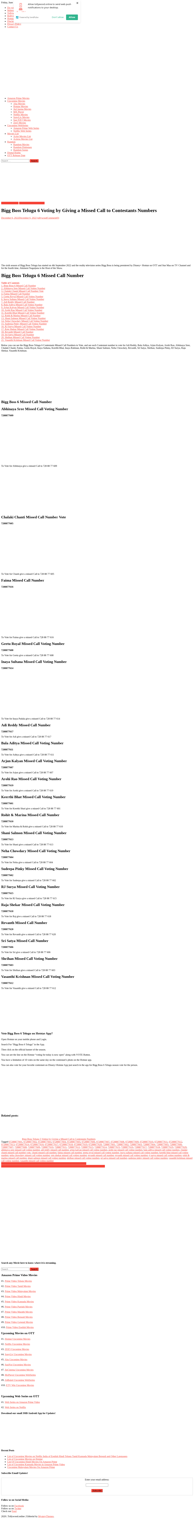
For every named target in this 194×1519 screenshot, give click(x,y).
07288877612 (175, 1141)
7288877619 (167, 1147)
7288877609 (34, 1147)
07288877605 (73, 1141)
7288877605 (162, 1144)
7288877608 (21, 1147)
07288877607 (103, 1141)
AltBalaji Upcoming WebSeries (20, 1380)
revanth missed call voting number (131, 1155)
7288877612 (74, 1147)
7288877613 (87, 1147)
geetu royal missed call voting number (101, 1152)
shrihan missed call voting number (83, 1158)
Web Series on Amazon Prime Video (22, 1402)
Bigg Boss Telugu (9, 203)
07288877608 (117, 1141)
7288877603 (136, 1144)
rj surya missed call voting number (165, 1155)
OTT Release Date (16, 155)
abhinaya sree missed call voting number (20, 1150)
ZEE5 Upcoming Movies (17, 1349)
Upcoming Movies (16, 101)
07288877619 (80, 1144)
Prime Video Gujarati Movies (19, 1322)
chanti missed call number (44, 1152)
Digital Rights (14, 152)
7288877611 (61, 1147)
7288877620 (180, 1147)
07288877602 (30, 1141)
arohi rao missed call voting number (125, 1150)
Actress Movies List (22, 139)
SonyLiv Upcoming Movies (18, 1354)
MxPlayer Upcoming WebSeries (20, 1375)
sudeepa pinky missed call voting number (147, 1158)
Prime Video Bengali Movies (19, 1317)
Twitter (17, 1508)
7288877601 (109, 1144)
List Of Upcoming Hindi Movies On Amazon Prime (32, 1461)
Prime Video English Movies (20, 1327)
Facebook (19, 1505)
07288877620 (95, 1144)
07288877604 (59, 1141)
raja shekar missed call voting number (69, 1155)
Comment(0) (53, 218)
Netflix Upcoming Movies (17, 1344)
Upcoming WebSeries (17, 125)
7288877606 (176, 1144)
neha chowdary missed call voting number (30, 1155)
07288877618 (66, 1144)
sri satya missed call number (113, 1158)
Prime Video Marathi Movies (19, 1312)
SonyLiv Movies (21, 117)
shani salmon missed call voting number (47, 1158)
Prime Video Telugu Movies (18, 1281)
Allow (72, 17)
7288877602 (122, 1144)
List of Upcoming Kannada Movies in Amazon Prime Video (36, 1464)
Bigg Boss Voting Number (32, 203)
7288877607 (7, 1147)
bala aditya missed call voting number (161, 1150)
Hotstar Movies (20, 106)
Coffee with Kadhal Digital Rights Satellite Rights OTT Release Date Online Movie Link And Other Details (53, 1166)
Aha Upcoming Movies (16, 1359)
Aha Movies (19, 103)
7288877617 (140, 1147)
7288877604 (149, 1144)
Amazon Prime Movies (18, 98)
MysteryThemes (46, 1516)
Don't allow (58, 17)
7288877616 (127, 1147)
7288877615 (114, 1147)
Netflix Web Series (22, 131)
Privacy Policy (14, 24)
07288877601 (15, 1141)
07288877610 (146, 1141)
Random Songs (20, 150)
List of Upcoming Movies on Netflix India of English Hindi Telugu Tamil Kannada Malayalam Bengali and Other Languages (67, 1456)
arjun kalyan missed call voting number (88, 1150)
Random (11, 142)
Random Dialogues (22, 147)
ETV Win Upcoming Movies (20, 1385)
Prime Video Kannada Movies (19, 1301)
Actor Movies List (22, 136)
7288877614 (100, 1147)
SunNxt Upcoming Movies (18, 1364)
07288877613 (8, 1144)
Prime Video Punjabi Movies (18, 1306)
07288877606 (88, 1141)
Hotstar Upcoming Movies (17, 1339)
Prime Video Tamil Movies (18, 1286)
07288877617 (51, 1144)
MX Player (18, 112)
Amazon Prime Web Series (26, 128)
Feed (14, 1511)
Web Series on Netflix (15, 1407)
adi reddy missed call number (55, 1150)
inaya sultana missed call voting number (139, 1152)
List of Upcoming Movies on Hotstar (25, 1459)
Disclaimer (12, 21)
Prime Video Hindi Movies (18, 1296)
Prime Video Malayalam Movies (20, 1291)
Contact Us (12, 26)
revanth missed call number (101, 1155)
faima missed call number (70, 1152)
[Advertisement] (97, 73)
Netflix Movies (20, 114)
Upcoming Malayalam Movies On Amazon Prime (31, 1467)
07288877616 (37, 1144)
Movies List (13, 133)
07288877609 (132, 1141)
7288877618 (154, 1147)
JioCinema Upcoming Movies (19, 1370)
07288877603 (44, 1141)
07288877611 (161, 1141)
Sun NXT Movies (22, 120)
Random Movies (21, 144)
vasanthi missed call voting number (37, 1160)
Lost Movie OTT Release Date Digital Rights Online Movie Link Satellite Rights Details (43, 1163)
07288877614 (22, 1144)
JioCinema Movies (22, 109)
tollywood (42, 218)
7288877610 (47, 1147)
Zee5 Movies (19, 122)
